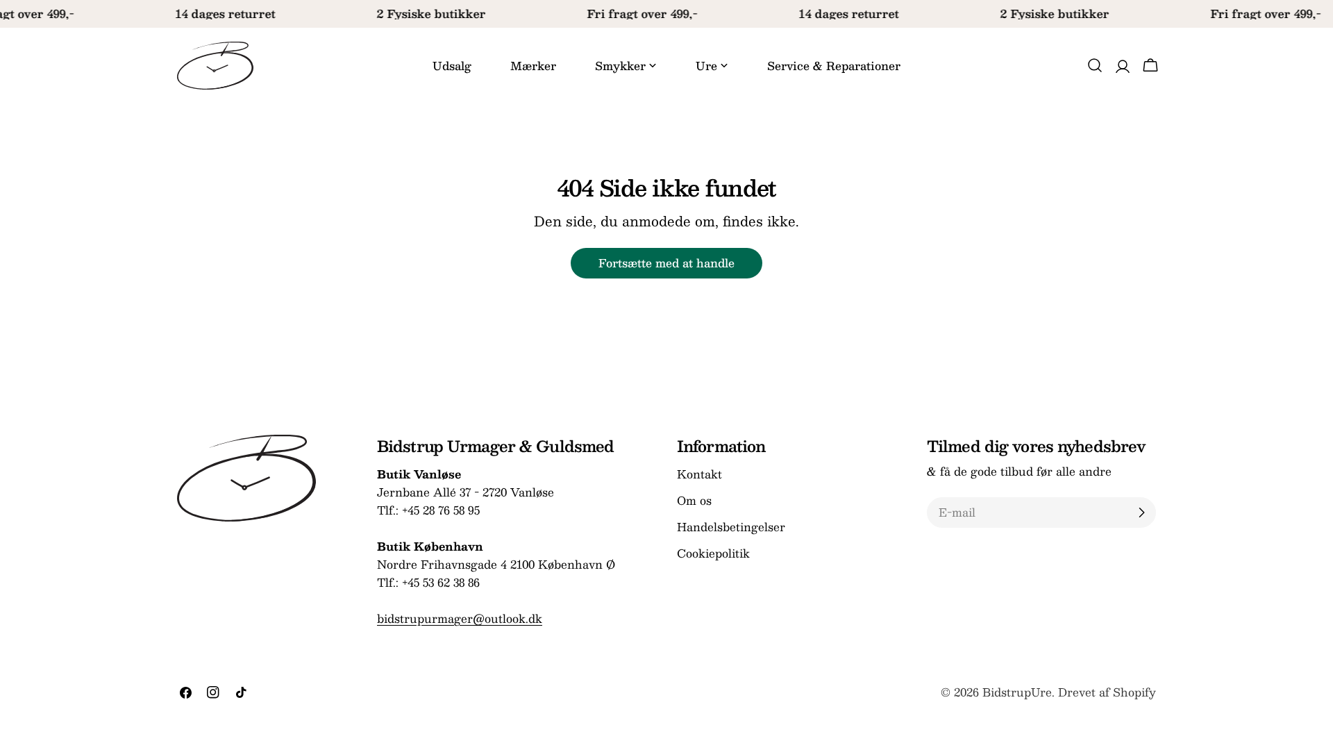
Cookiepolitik (713, 553)
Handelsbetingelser (731, 526)
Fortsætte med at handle (666, 262)
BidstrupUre (1017, 692)
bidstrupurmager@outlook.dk (459, 618)
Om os (694, 500)
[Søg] (1095, 65)
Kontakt (699, 474)
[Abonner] (1141, 512)
